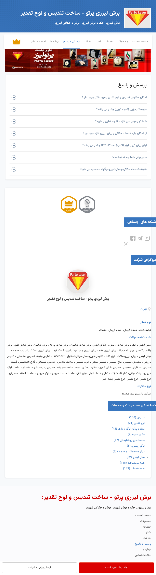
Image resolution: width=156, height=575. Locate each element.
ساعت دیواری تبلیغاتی (129, 440)
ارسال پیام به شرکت (39, 567)
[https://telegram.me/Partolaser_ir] (140, 238)
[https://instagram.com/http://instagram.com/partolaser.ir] (147, 238)
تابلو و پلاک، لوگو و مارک (128, 429)
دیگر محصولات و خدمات (129, 451)
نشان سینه (136, 434)
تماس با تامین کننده (116, 567)
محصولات (132, 405)
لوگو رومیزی (136, 446)
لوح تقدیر (136, 423)
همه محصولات (132, 463)
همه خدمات (134, 468)
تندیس (137, 417)
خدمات (116, 405)
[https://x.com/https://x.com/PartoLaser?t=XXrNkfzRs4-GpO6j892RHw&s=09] (125, 244)
